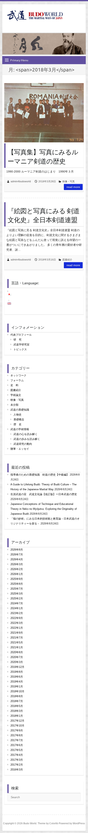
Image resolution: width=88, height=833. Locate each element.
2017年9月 (16, 730)
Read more (73, 187)
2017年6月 (16, 745)
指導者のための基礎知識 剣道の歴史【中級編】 (39, 474)
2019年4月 (16, 681)
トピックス (20, 349)
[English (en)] (11, 303)
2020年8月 (16, 652)
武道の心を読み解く (25, 434)
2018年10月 (17, 691)
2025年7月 (16, 588)
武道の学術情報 (19, 429)
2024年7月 (16, 603)
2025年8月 (16, 583)
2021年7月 (16, 637)
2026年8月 (16, 549)
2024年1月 (16, 608)
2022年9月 (16, 618)
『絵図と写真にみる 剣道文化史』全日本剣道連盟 (43, 215)
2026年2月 (16, 569)
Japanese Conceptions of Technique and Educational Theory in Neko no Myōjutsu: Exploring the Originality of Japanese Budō (43, 508)
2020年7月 (16, 657)
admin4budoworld (21, 181)
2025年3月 (16, 593)
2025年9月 (16, 578)
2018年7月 (16, 701)
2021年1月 (16, 647)
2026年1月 (16, 574)
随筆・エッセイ (19, 448)
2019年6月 (16, 676)
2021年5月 (16, 642)
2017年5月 (16, 750)
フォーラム (17, 380)
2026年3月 (16, 564)
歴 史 (17, 424)
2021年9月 (16, 632)
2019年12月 (17, 666)
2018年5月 (16, 706)
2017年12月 (17, 720)
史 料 (14, 385)
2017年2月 (16, 764)
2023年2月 (16, 613)
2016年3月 (16, 769)
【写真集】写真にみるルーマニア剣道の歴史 (43, 156)
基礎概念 (19, 419)
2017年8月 (16, 735)
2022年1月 (16, 627)
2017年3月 (16, 759)
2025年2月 (16, 598)
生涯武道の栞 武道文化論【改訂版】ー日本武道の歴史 (43, 494)
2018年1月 (16, 715)
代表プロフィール (21, 334)
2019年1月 (16, 686)
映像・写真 (68, 181)
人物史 (17, 414)
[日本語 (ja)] (11, 294)
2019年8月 (16, 671)
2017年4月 (16, 754)
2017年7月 (16, 740)
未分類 (14, 404)
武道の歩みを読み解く (27, 439)
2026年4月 (16, 559)
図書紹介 (67, 259)
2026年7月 (16, 554)
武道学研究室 (21, 344)
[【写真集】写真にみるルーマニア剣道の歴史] (44, 112)
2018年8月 (16, 696)
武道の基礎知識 (19, 409)
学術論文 (15, 395)
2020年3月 (16, 662)
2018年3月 (16, 710)
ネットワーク (18, 375)
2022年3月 (16, 622)
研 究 (17, 339)
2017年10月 (17, 725)
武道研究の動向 (23, 443)
